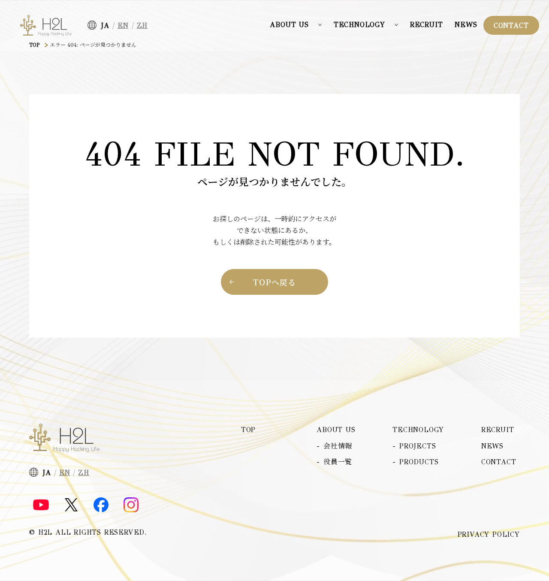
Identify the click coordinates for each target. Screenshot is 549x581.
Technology (418, 430)
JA (105, 25)
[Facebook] (101, 504)
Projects (417, 446)
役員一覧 (337, 462)
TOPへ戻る (274, 281)
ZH (142, 25)
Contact (511, 25)
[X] (71, 504)
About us (336, 430)
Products (418, 462)
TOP (34, 45)
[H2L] (46, 25)
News (466, 24)
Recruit (426, 24)
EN (123, 25)
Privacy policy (489, 534)
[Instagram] (131, 504)
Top (248, 430)
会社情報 (337, 446)
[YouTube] (41, 505)
